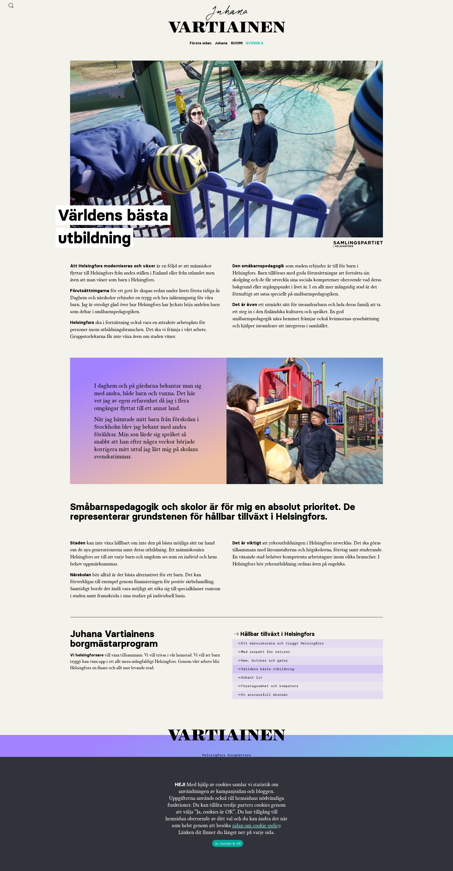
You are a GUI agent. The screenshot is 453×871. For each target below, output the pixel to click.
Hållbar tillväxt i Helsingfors (277, 633)
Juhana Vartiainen (226, 19)
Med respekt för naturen (265, 652)
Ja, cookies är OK (227, 843)
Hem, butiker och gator (264, 661)
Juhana (221, 43)
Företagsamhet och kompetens (269, 686)
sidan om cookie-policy (256, 825)
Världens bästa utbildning (267, 669)
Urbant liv (251, 678)
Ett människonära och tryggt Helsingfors (282, 643)
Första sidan (200, 43)
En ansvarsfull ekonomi (264, 695)
